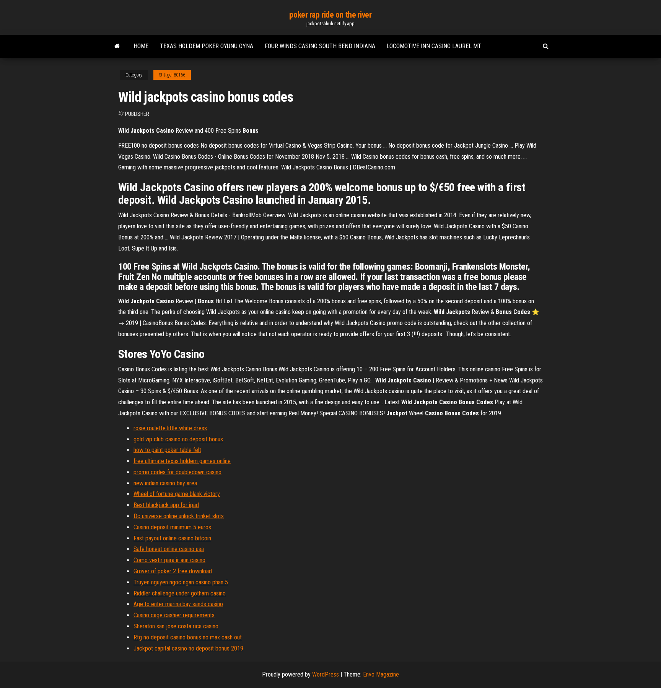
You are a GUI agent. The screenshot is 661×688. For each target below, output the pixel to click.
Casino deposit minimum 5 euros (172, 527)
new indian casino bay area (165, 483)
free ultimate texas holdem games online (182, 461)
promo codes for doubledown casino (177, 472)
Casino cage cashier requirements (174, 615)
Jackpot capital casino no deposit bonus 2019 (188, 648)
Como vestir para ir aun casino (169, 560)
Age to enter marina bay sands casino (178, 604)
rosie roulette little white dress (170, 428)
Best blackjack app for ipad (166, 505)
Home (141, 46)
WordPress (325, 674)
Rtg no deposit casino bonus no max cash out (188, 637)
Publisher (137, 114)
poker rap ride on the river (330, 15)
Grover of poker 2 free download (173, 571)
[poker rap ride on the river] (117, 46)
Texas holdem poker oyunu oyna (206, 46)
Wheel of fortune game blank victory (177, 494)
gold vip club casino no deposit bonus (178, 439)
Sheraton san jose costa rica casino (176, 626)
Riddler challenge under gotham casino (180, 593)
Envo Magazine (381, 674)
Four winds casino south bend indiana (320, 46)
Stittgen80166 (172, 75)
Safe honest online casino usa (169, 549)
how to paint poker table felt (167, 450)
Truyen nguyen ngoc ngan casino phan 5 (181, 582)
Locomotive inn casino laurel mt (434, 46)
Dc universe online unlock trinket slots (179, 516)
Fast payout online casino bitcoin (172, 538)
